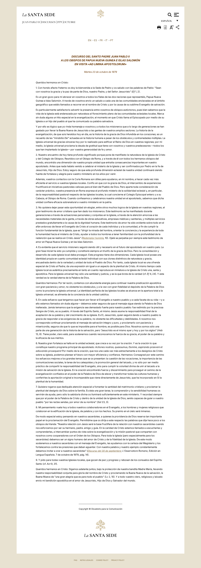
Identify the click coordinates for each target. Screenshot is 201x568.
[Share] (178, 27)
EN (89, 40)
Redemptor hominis (93, 238)
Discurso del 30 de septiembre (104, 450)
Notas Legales (86, 560)
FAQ (75, 560)
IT (106, 40)
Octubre (69, 22)
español (168, 21)
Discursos (48, 22)
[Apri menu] (176, 14)
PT (111, 40)
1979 (60, 22)
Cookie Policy (102, 560)
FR (101, 40)
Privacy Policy (117, 560)
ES (95, 40)
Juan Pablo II (31, 22)
